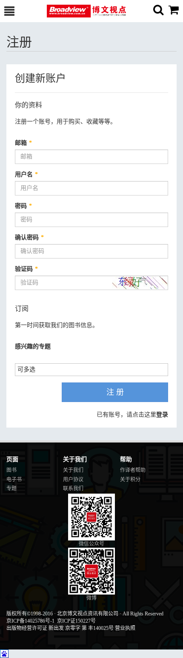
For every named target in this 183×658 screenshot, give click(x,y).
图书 (11, 470)
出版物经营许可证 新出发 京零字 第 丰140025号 (60, 628)
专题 (11, 488)
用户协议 (73, 480)
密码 (23, 206)
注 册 (115, 392)
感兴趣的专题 (33, 346)
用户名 (26, 174)
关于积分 (130, 480)
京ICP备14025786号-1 (30, 621)
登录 (162, 414)
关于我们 (73, 470)
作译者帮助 (133, 470)
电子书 (14, 480)
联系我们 (73, 488)
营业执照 (125, 628)
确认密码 (29, 237)
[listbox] (29, 369)
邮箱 (23, 143)
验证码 (26, 269)
